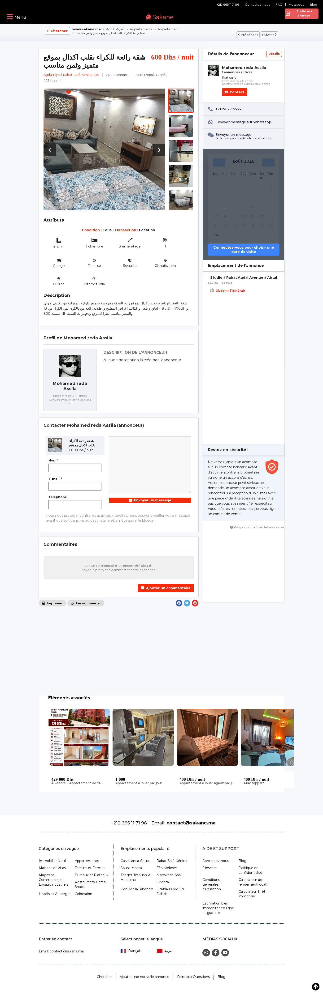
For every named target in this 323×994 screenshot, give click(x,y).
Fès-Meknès (167, 868)
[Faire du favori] (68, 92)
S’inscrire (209, 868)
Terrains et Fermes (90, 868)
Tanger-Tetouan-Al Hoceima (136, 877)
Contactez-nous (257, 4)
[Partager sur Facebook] (179, 603)
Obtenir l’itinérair (230, 290)
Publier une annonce (303, 13)
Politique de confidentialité (250, 870)
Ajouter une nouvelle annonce (144, 977)
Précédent (249, 35)
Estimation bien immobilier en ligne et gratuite (218, 908)
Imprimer (54, 603)
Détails (274, 53)
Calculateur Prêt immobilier (252, 893)
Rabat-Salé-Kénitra (172, 861)
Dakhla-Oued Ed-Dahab (171, 891)
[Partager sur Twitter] (187, 603)
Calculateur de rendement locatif (253, 882)
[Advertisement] (243, 406)
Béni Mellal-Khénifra (137, 889)
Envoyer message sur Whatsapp (243, 122)
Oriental (163, 882)
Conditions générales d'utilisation (211, 884)
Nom (53, 460)
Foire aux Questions (193, 977)
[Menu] (9, 16)
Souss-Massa (131, 868)
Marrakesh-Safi (169, 875)
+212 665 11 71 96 (228, 4)
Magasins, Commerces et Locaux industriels (53, 880)
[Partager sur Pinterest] (195, 603)
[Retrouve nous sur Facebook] (215, 952)
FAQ (279, 4)
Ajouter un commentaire (168, 588)
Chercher (59, 31)
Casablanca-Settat (136, 861)
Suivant (268, 35)
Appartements (87, 861)
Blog (313, 4)
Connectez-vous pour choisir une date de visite (243, 249)
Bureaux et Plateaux (91, 875)
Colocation (83, 894)
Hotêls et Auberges (55, 894)
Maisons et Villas (52, 868)
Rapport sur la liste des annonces (258, 527)
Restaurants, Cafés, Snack (90, 884)
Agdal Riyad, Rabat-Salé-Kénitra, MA (71, 75)
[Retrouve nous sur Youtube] (225, 952)
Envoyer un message (152, 500)
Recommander (87, 603)
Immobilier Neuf (52, 861)
